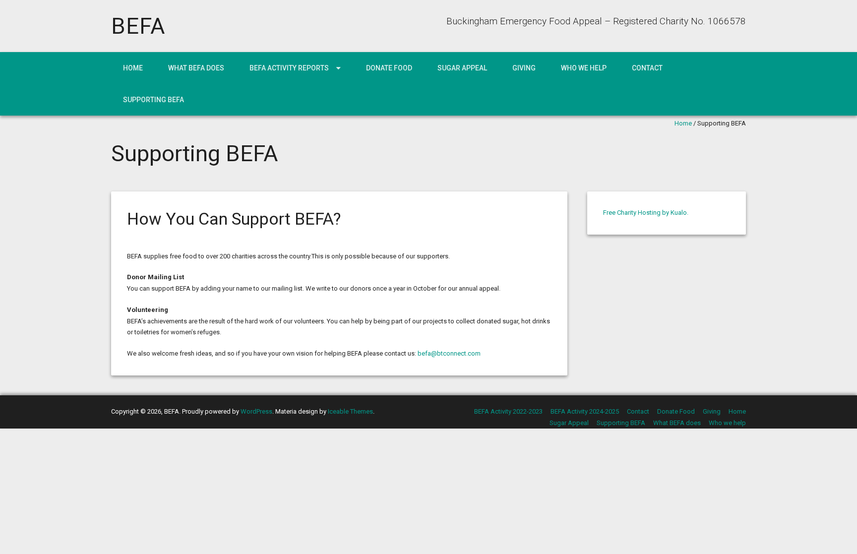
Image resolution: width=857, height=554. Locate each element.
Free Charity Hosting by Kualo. (645, 212)
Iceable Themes (350, 411)
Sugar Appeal (462, 68)
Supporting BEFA (153, 100)
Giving (524, 68)
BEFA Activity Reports (289, 68)
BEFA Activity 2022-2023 (508, 411)
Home (133, 68)
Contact (647, 68)
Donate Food (389, 68)
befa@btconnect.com (449, 353)
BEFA (138, 26)
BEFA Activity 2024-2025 (585, 411)
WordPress (256, 411)
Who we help (584, 68)
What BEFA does (196, 68)
